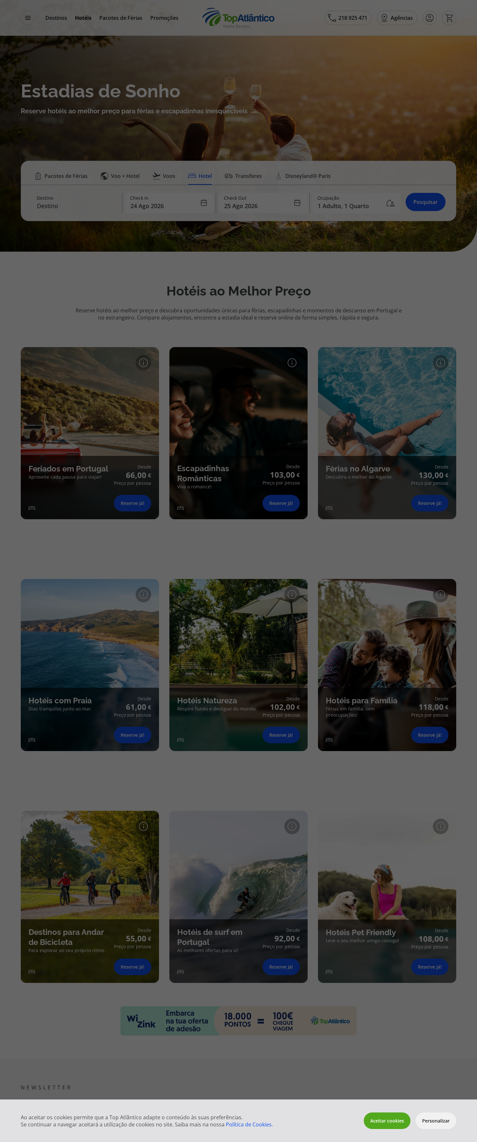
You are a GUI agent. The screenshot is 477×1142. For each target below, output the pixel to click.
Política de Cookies (249, 1124)
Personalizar (436, 1121)
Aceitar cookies (387, 1121)
